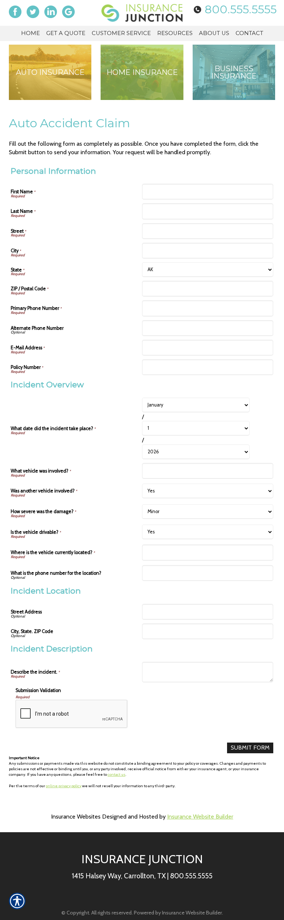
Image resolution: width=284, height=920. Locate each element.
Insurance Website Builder (200, 816)
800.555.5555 (241, 9)
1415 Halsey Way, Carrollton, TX (119, 875)
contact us (116, 774)
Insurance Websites (76, 816)
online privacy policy (63, 786)
